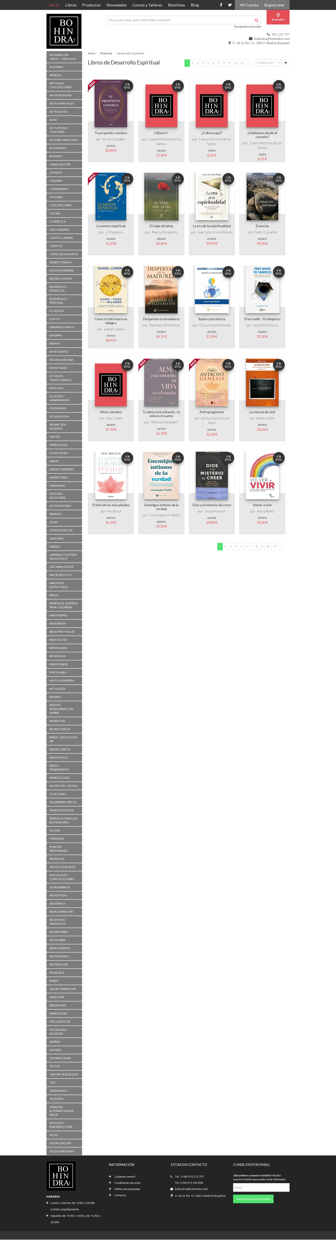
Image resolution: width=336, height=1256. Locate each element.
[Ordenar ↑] (286, 62)
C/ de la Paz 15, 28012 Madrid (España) (261, 43)
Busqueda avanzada (247, 26)
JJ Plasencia (114, 232)
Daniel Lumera (114, 329)
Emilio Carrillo (211, 418)
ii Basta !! (161, 133)
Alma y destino (111, 412)
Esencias (262, 226)
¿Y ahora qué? (211, 133)
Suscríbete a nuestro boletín (253, 1198)
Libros (70, 5)
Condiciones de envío (127, 1182)
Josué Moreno (215, 511)
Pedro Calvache (265, 232)
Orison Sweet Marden (215, 325)
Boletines (176, 5)
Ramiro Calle (265, 418)
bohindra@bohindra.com (272, 38)
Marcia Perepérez (165, 232)
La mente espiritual (110, 226)
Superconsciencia (211, 319)
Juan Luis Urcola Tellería (215, 232)
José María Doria (265, 325)
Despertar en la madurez (161, 319)
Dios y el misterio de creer (211, 505)
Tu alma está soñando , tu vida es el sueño (161, 414)
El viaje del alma (161, 226)
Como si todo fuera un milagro (110, 321)
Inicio (55, 4)
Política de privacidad (127, 1189)
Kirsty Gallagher (114, 139)
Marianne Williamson (164, 325)
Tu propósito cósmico (111, 133)
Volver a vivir (262, 505)
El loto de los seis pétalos (111, 505)
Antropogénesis (212, 412)
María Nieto (265, 511)
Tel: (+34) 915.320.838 (189, 1183)
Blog (195, 5)
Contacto (120, 1195)
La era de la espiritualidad (212, 226)
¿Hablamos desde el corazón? (262, 135)
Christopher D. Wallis (164, 515)
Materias (106, 53)
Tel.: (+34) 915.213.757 (189, 1176)
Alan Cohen (114, 418)
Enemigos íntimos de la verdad (161, 507)
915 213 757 (281, 34)
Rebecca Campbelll (164, 422)
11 (242, 62)
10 (235, 62)
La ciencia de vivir (262, 412)
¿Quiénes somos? (125, 1176)
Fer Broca (114, 511)
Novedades (117, 5)
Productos (91, 5)
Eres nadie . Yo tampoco (262, 319)
